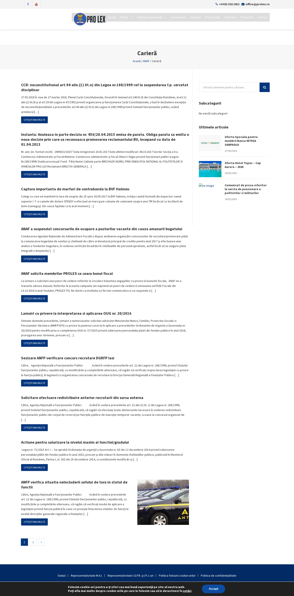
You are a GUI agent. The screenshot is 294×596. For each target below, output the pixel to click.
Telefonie (230, 17)
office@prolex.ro (258, 4)
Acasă (112, 17)
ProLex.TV (247, 17)
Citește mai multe (34, 119)
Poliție (124, 17)
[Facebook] (28, 4)
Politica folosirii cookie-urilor (177, 575)
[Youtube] (36, 4)
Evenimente (178, 17)
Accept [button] (213, 589)
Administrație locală (149, 17)
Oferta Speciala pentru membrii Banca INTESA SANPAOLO (241, 141)
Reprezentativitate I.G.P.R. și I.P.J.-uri (131, 575)
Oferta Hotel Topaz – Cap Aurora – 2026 (243, 165)
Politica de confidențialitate (218, 575)
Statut (62, 575)
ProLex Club (212, 17)
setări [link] (187, 591)
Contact (262, 17)
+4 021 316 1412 (229, 4)
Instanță (195, 17)
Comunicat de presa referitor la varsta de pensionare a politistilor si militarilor (246, 189)
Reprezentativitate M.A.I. (86, 575)
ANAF (146, 61)
